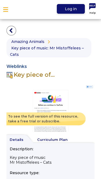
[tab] (19, 140)
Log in (71, 8)
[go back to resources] (11, 30)
